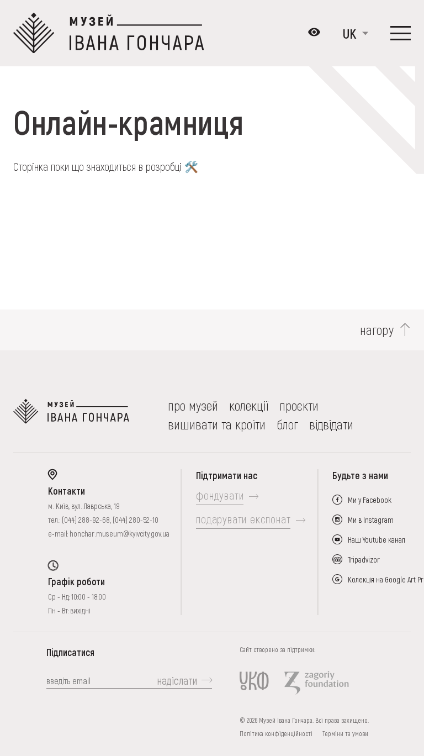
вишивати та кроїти (217, 424)
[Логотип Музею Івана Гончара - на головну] (108, 33)
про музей (193, 405)
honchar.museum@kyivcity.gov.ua (119, 533)
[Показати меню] (400, 33)
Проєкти (299, 405)
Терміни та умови (345, 733)
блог (287, 424)
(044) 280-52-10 (135, 519)
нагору (377, 330)
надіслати (177, 680)
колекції (248, 405)
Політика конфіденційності (276, 733)
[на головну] (71, 415)
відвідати (331, 424)
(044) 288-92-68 (86, 519)
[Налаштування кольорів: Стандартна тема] (314, 33)
